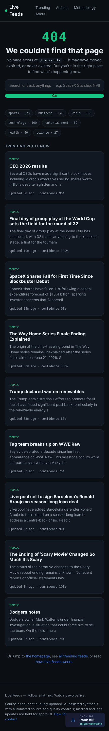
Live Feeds (16, 10)
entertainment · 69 (61, 123)
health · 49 (18, 132)
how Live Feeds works (54, 661)
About (40, 14)
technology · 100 (22, 123)
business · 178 (50, 113)
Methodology (85, 7)
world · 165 (81, 113)
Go (54, 96)
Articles (62, 7)
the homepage (38, 656)
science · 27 (47, 132)
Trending (42, 7)
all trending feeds (73, 656)
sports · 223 (19, 113)
